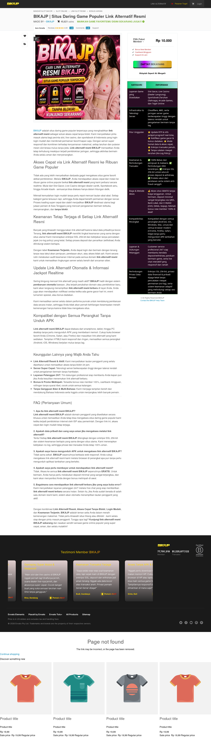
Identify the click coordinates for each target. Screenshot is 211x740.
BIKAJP (50, 21)
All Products (72, 614)
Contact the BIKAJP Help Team (152, 300)
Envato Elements (16, 614)
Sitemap (86, 614)
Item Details (40, 28)
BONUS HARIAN (95, 11)
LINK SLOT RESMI (78, 11)
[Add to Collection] (25, 44)
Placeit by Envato (36, 614)
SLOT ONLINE (61, 11)
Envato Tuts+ (55, 614)
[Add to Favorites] (25, 36)
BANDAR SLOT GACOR (42, 11)
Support (95, 28)
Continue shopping (9, 654)
